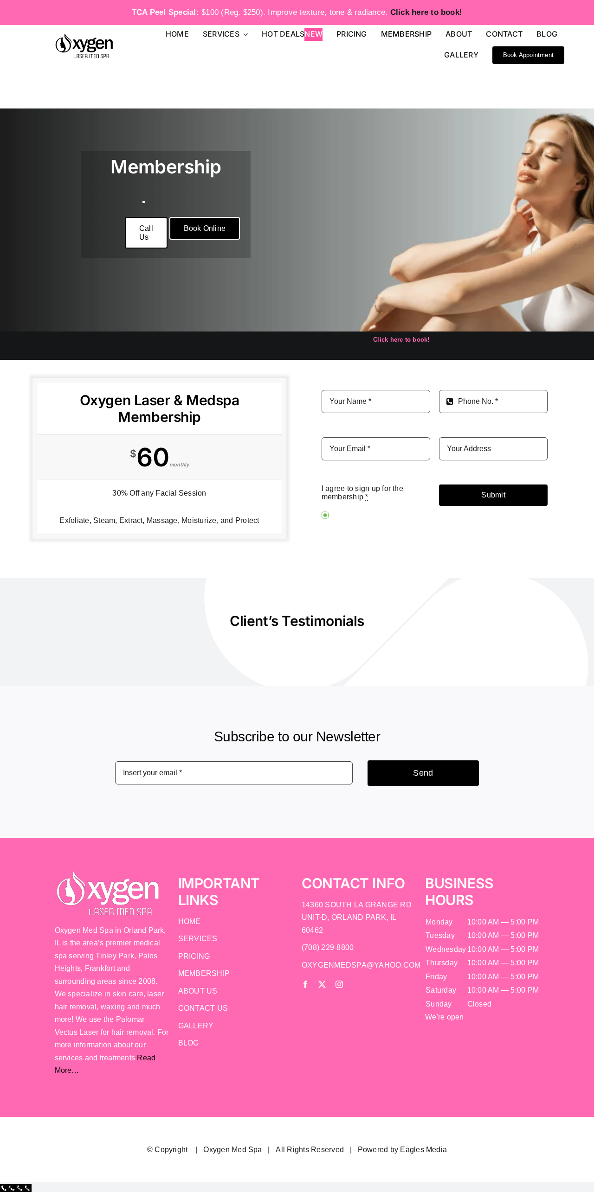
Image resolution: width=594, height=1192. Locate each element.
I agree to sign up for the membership (362, 492)
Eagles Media (423, 1150)
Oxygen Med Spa (232, 1150)
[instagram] (339, 984)
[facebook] (305, 984)
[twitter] (322, 984)
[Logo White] (108, 874)
